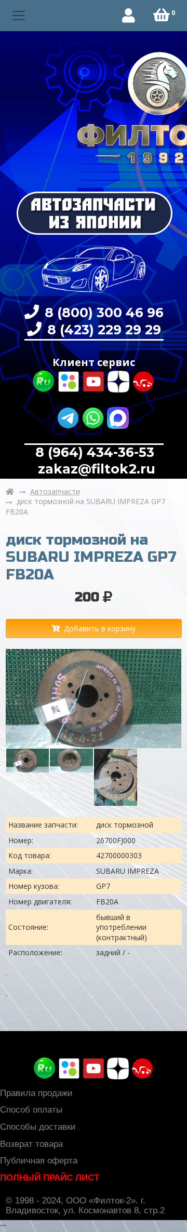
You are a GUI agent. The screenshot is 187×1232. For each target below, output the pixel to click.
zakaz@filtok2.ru (94, 469)
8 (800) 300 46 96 (102, 312)
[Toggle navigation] (19, 15)
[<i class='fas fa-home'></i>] (10, 491)
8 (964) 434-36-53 (94, 452)
